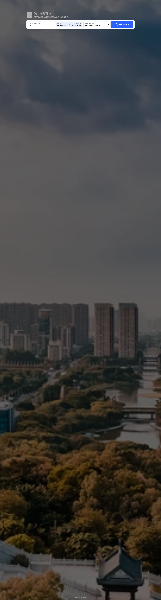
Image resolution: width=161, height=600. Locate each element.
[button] (148, 3)
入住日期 (59, 23)
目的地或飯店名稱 (35, 23)
